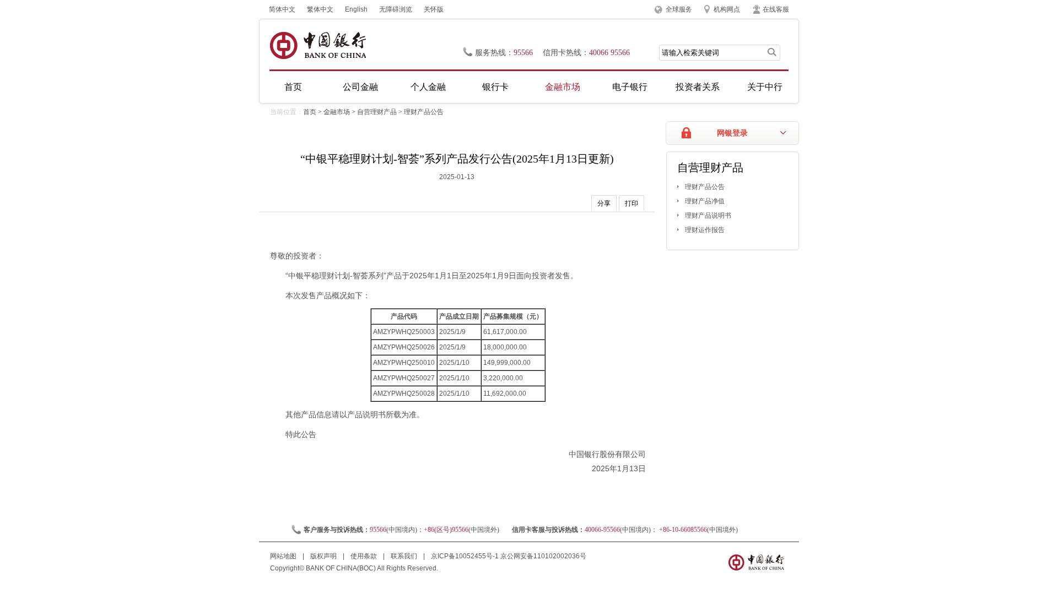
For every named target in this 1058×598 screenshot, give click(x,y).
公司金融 (360, 86)
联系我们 (405, 556)
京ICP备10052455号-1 (465, 556)
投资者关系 (698, 86)
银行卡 (495, 86)
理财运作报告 (705, 230)
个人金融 (428, 86)
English (356, 9)
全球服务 (679, 9)
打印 (631, 203)
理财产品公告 (424, 112)
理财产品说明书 (708, 215)
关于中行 (764, 86)
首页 (293, 86)
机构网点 (727, 9)
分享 (604, 203)
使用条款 (364, 556)
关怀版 (434, 9)
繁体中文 (320, 9)
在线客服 (776, 9)
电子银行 (629, 86)
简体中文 (282, 9)
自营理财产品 (377, 112)
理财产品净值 (705, 201)
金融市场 (562, 86)
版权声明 (324, 556)
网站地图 (284, 556)
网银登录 (732, 133)
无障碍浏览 (395, 9)
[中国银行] (317, 45)
